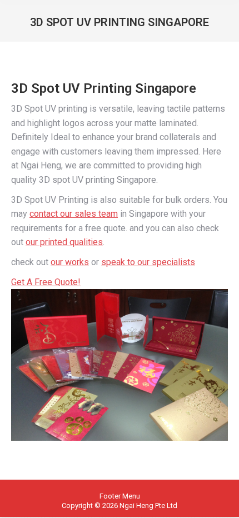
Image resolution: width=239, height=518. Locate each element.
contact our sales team (73, 213)
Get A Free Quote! (46, 282)
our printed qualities (64, 242)
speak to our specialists (148, 262)
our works (70, 262)
